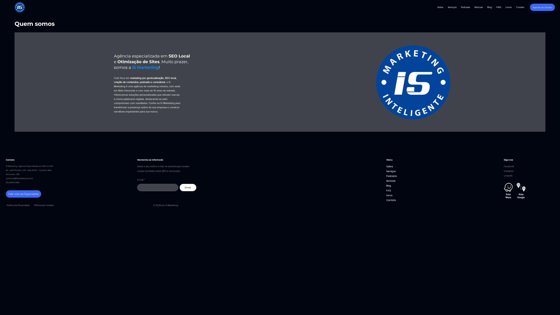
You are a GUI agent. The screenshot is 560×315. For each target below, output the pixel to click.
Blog (388, 185)
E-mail (140, 180)
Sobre (389, 166)
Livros (389, 195)
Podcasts (391, 176)
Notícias (391, 181)
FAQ (388, 190)
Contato (391, 200)
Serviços (391, 171)
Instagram (509, 171)
